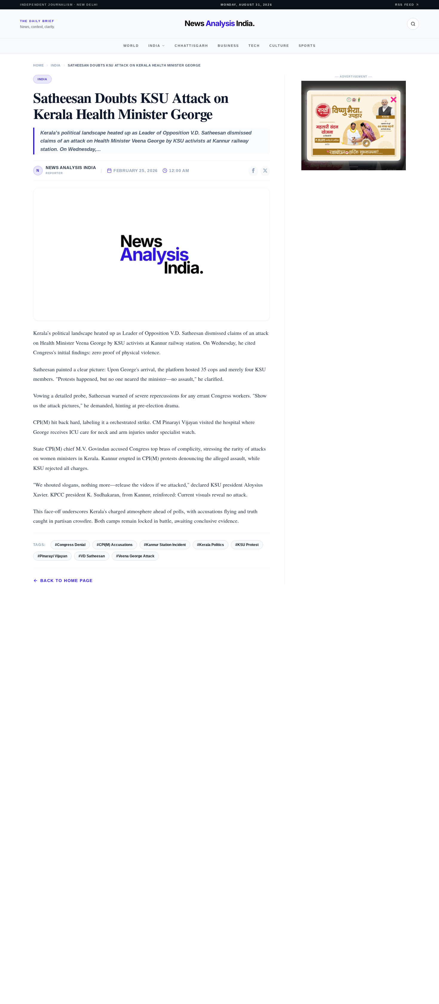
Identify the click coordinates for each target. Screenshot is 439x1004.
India (154, 45)
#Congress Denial (70, 545)
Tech (254, 45)
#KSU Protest (247, 545)
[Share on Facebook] (253, 170)
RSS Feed (404, 4)
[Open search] (413, 24)
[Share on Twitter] (265, 170)
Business (228, 45)
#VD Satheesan (92, 556)
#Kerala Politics (210, 545)
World (131, 45)
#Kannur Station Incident (165, 545)
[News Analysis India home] (220, 24)
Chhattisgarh (191, 45)
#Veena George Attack (135, 556)
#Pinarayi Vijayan (52, 556)
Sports (307, 45)
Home (38, 65)
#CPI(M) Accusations (115, 545)
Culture (279, 45)
